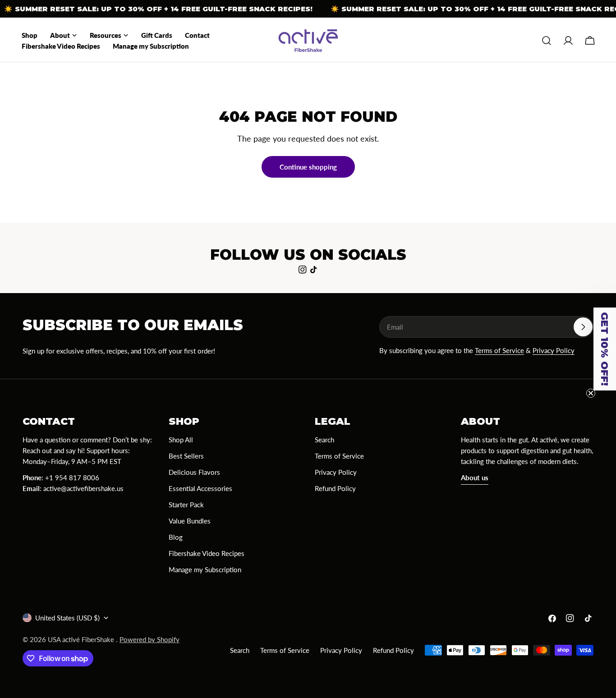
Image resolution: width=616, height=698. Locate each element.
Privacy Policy (554, 350)
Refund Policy (335, 488)
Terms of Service (499, 350)
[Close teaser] (590, 393)
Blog (176, 537)
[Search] (547, 41)
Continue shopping (308, 167)
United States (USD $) (67, 618)
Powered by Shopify (149, 639)
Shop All (181, 440)
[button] (604, 349)
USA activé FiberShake (82, 639)
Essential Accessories (200, 488)
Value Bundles (190, 521)
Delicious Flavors (194, 472)
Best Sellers (186, 456)
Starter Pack (186, 505)
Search (324, 440)
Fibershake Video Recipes (206, 553)
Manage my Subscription (205, 569)
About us (474, 477)
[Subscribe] (583, 326)
